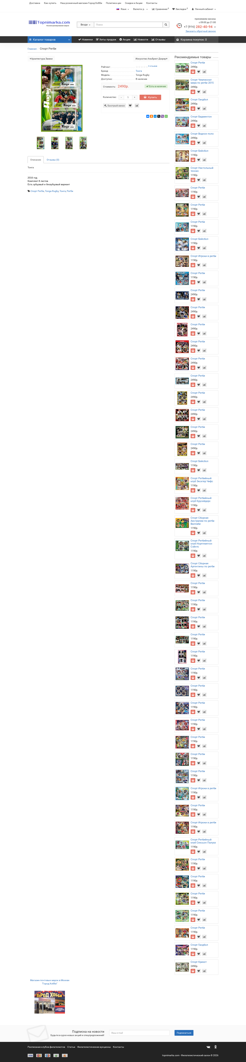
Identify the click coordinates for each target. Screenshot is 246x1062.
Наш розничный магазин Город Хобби (81, 3)
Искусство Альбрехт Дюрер (151, 58)
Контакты (151, 3)
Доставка (34, 3)
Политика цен (113, 3)
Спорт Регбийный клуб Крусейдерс (201, 500)
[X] (158, 116)
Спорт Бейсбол (199, 150)
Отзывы (160, 39)
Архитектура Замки (42, 58)
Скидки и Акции (133, 3)
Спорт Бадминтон (201, 116)
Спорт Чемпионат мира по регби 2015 (202, 81)
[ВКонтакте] (147, 116)
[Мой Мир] (155, 116)
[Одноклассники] (151, 116)
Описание (35, 159)
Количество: (109, 97)
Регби (70, 191)
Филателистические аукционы (94, 1047)
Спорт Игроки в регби (203, 256)
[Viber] (162, 116)
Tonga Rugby (52, 191)
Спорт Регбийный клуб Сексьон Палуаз (203, 841)
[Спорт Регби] (40, 142)
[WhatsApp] (166, 116)
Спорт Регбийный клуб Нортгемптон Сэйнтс (201, 543)
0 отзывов (152, 66)
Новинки (87, 39)
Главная (32, 48)
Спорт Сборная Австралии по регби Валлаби (202, 520)
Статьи (71, 1047)
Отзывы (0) (53, 159)
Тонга (63, 191)
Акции (126, 39)
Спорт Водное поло (202, 133)
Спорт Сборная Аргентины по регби (203, 565)
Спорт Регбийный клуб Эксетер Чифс (202, 480)
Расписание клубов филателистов (46, 1047)
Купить (152, 97)
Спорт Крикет (199, 961)
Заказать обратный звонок (201, 31)
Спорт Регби (37, 191)
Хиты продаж (107, 39)
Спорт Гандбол (199, 99)
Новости (143, 39)
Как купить (50, 3)
